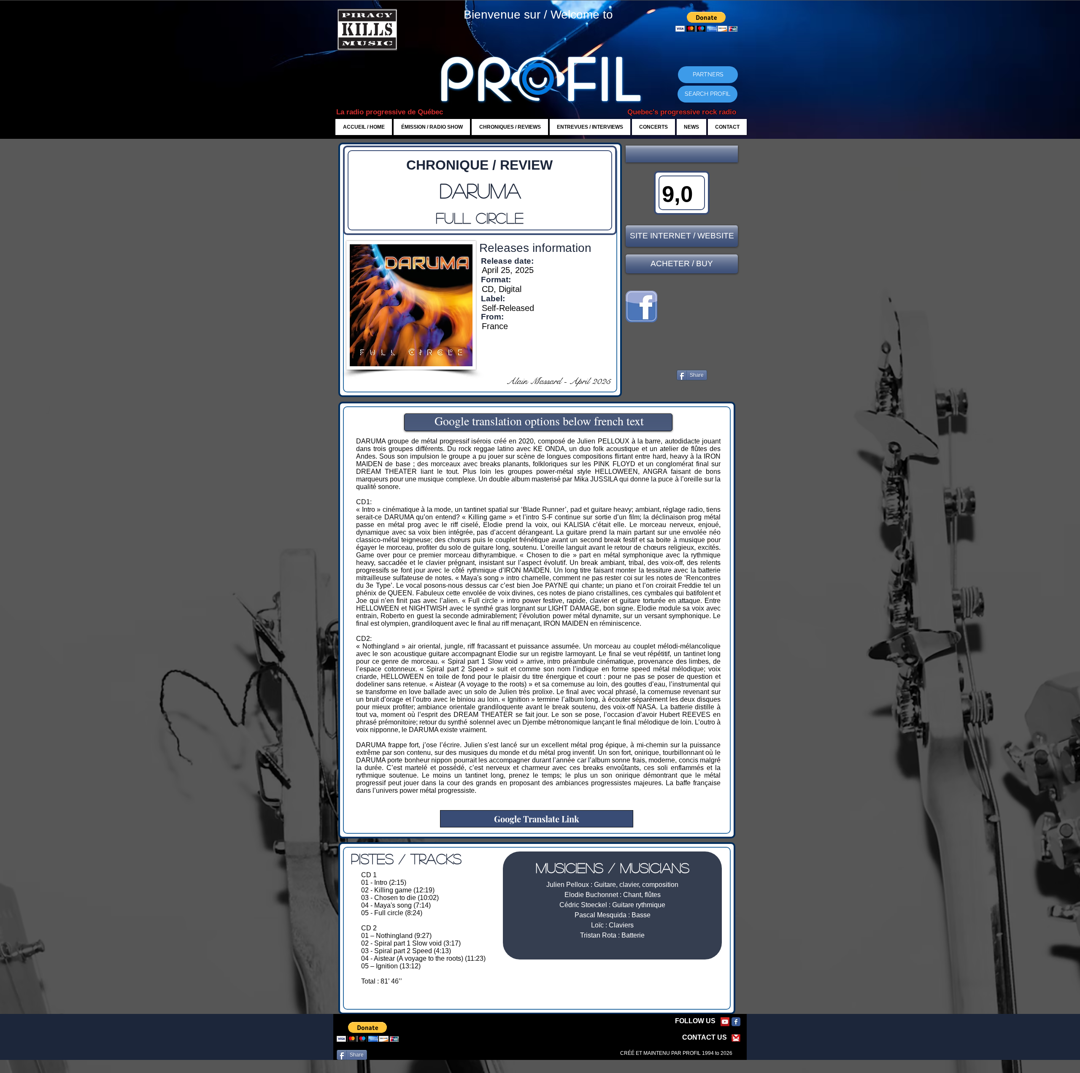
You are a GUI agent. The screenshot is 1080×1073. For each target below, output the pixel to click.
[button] (682, 154)
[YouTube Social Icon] (725, 1021)
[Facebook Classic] (736, 1021)
